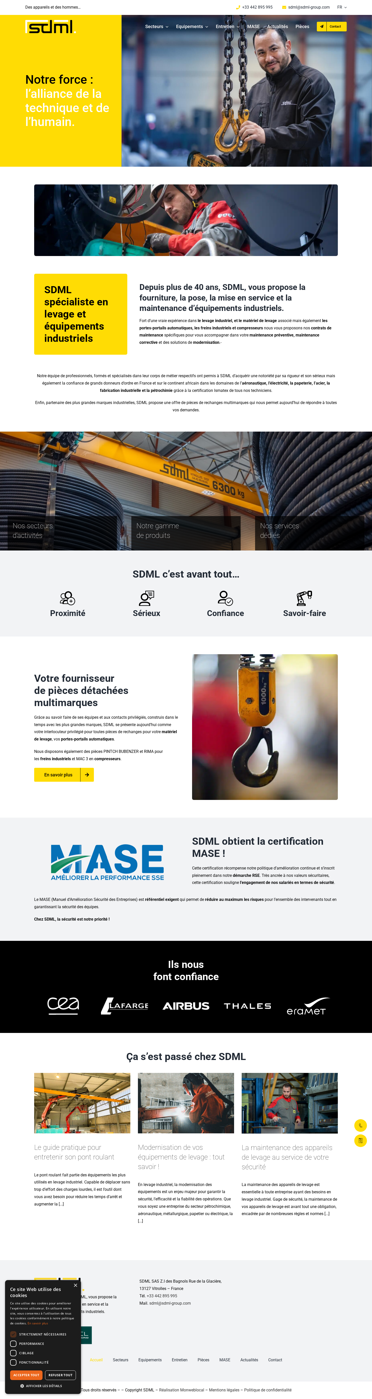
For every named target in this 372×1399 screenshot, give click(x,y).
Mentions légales (224, 1390)
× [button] (75, 1285)
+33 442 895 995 (162, 1296)
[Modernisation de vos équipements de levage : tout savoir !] (186, 1103)
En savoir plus (38, 1323)
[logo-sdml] (50, 21)
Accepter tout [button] (26, 1375)
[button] (43, 1386)
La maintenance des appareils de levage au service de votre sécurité (287, 1157)
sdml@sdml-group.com (170, 1303)
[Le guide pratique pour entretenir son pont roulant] (82, 1103)
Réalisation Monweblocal (181, 1390)
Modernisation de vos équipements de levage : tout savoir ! (181, 1157)
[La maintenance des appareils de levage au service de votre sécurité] (290, 1103)
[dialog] (43, 1337)
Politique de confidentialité (268, 1390)
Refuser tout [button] (60, 1375)
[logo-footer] (59, 1279)
